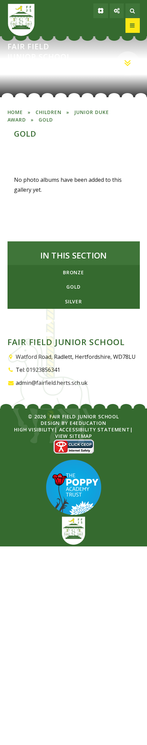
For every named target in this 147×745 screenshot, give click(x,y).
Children (49, 112)
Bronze (73, 272)
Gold (46, 119)
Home (15, 112)
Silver (73, 301)
